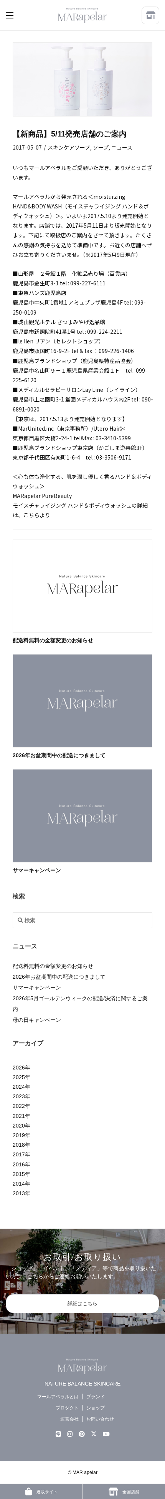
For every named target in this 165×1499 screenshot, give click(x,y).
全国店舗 (130, 1491)
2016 (19, 1164)
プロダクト (67, 1408)
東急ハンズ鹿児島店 (42, 292)
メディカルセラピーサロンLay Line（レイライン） (79, 389)
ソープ (101, 147)
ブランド (95, 1396)
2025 (19, 1077)
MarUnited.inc (36, 428)
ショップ (95, 1408)
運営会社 (69, 1419)
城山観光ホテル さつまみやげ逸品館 (61, 322)
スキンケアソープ (69, 147)
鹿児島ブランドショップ (47, 361)
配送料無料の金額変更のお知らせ (53, 640)
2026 (19, 1067)
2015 (19, 1174)
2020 (19, 1126)
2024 (19, 1087)
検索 (19, 896)
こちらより (36, 515)
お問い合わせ (100, 1419)
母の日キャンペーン (37, 1020)
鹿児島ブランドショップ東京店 (55, 447)
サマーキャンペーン (37, 870)
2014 (19, 1184)
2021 (19, 1116)
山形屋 (26, 273)
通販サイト (46, 1491)
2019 (19, 1135)
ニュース (121, 147)
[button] (17, 15)
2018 (19, 1145)
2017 (19, 1154)
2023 (19, 1096)
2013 (19, 1193)
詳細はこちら (82, 1303)
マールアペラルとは (58, 1396)
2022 (19, 1106)
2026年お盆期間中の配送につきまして (59, 755)
